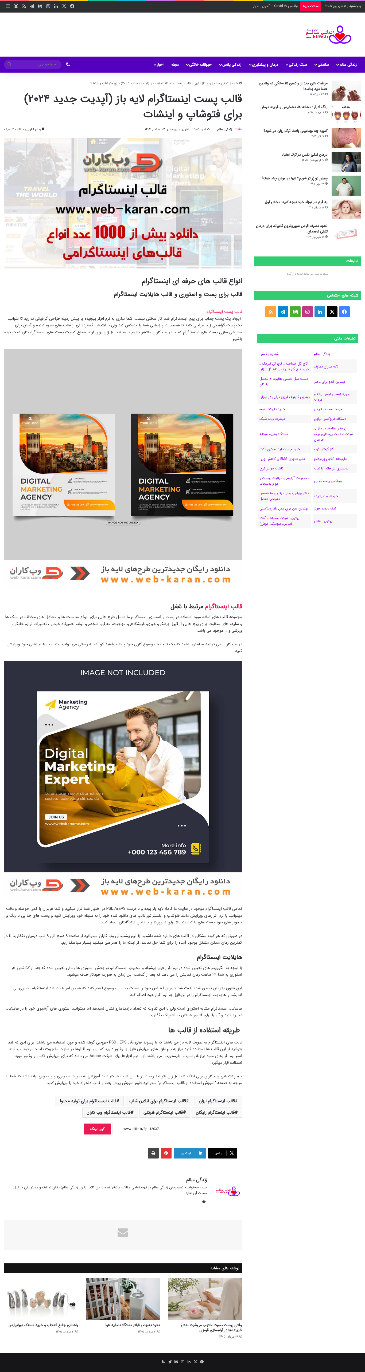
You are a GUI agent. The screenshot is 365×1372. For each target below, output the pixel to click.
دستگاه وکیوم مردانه (273, 434)
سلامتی (323, 65)
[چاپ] (153, 1153)
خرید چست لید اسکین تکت (279, 449)
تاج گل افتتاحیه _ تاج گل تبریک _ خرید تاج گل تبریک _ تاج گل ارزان (284, 366)
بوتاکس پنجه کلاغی (328, 481)
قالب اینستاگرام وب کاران (109, 1112)
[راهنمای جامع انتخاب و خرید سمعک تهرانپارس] (41, 1299)
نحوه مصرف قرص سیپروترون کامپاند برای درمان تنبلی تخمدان (292, 228)
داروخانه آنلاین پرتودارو (330, 459)
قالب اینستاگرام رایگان (215, 1112)
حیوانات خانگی (200, 65)
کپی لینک (97, 1129)
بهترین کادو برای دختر (329, 382)
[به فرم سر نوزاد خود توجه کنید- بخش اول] (346, 209)
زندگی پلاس (231, 65)
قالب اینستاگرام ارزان (217, 1101)
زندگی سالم (348, 65)
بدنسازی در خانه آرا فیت (331, 468)
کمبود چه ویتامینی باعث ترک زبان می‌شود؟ (295, 131)
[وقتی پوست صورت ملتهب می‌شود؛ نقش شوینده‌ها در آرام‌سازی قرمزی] (205, 1299)
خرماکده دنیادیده (326, 496)
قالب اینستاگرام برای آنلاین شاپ (157, 1101)
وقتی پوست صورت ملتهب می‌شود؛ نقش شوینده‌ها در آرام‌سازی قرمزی (211, 1327)
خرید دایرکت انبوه (272, 409)
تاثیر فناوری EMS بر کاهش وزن (282, 459)
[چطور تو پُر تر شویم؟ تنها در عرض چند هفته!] (346, 186)
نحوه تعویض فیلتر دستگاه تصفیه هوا (133, 1325)
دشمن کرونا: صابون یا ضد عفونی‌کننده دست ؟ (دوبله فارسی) (255, 6)
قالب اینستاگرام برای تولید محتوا (88, 1101)
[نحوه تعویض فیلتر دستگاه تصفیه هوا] (123, 1299)
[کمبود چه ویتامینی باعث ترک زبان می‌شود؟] (346, 138)
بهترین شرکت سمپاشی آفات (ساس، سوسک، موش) (279, 521)
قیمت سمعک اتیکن (328, 409)
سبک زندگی (298, 65)
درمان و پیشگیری (265, 65)
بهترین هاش (323, 521)
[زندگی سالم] (325, 34)
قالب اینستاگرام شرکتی (163, 1112)
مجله (175, 65)
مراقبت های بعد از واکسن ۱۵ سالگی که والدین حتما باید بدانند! (293, 86)
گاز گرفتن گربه (324, 449)
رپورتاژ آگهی (202, 83)
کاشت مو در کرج (271, 468)
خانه (235, 83)
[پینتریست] (166, 1153)
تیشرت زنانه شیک (272, 419)
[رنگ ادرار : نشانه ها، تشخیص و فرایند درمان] (346, 114)
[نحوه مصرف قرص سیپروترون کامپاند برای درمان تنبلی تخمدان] (346, 233)
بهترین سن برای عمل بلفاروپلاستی (283, 508)
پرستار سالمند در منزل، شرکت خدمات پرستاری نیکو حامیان (334, 434)
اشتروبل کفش (269, 354)
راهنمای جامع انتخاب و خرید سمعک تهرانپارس (43, 1325)
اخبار (160, 65)
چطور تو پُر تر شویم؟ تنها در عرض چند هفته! (295, 178)
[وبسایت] (204, 1202)
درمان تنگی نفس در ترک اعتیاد (305, 154)
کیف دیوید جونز (325, 508)
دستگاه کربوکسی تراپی (330, 419)
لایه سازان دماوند (326, 366)
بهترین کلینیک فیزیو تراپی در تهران (284, 397)
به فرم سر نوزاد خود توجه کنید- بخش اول (296, 202)
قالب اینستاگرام (223, 606)
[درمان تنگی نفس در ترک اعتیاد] (346, 162)
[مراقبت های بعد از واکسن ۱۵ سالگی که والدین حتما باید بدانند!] (346, 91)
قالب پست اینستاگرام (224, 312)
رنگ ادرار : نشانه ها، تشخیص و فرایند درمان (294, 107)
